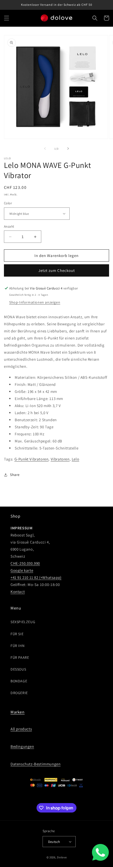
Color (8, 203)
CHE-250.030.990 (25, 563)
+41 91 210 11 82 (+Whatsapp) (36, 577)
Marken (18, 712)
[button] (6, 18)
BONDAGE (19, 681)
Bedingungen (22, 746)
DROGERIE (19, 692)
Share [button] (15, 474)
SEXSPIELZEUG (23, 621)
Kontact (18, 591)
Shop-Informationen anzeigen (34, 302)
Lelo (75, 459)
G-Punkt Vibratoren (31, 459)
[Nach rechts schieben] (68, 148)
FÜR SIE (17, 634)
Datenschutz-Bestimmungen (35, 763)
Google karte (22, 570)
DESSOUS (18, 669)
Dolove (61, 857)
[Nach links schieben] (45, 148)
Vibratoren (60, 459)
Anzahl (9, 226)
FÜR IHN (17, 645)
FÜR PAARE (20, 657)
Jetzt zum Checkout (56, 270)
